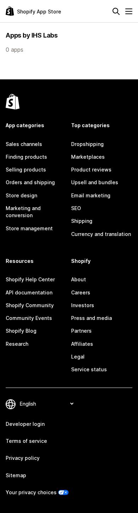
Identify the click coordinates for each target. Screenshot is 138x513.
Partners (81, 331)
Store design (21, 195)
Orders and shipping (30, 182)
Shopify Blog (21, 331)
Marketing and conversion (23, 211)
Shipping (81, 221)
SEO (76, 208)
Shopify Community (30, 305)
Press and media (91, 318)
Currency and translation (101, 234)
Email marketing (90, 195)
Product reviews (91, 170)
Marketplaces (88, 157)
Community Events (29, 318)
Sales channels (24, 144)
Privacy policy (23, 458)
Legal (78, 357)
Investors (82, 305)
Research (17, 344)
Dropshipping (87, 144)
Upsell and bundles (94, 182)
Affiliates (82, 344)
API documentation (29, 292)
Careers (80, 292)
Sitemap (16, 475)
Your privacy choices (31, 492)
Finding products (26, 157)
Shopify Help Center (30, 279)
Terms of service (26, 441)
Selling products (26, 170)
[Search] (116, 11)
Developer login (25, 424)
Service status (89, 369)
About (78, 279)
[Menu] (128, 11)
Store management (29, 228)
